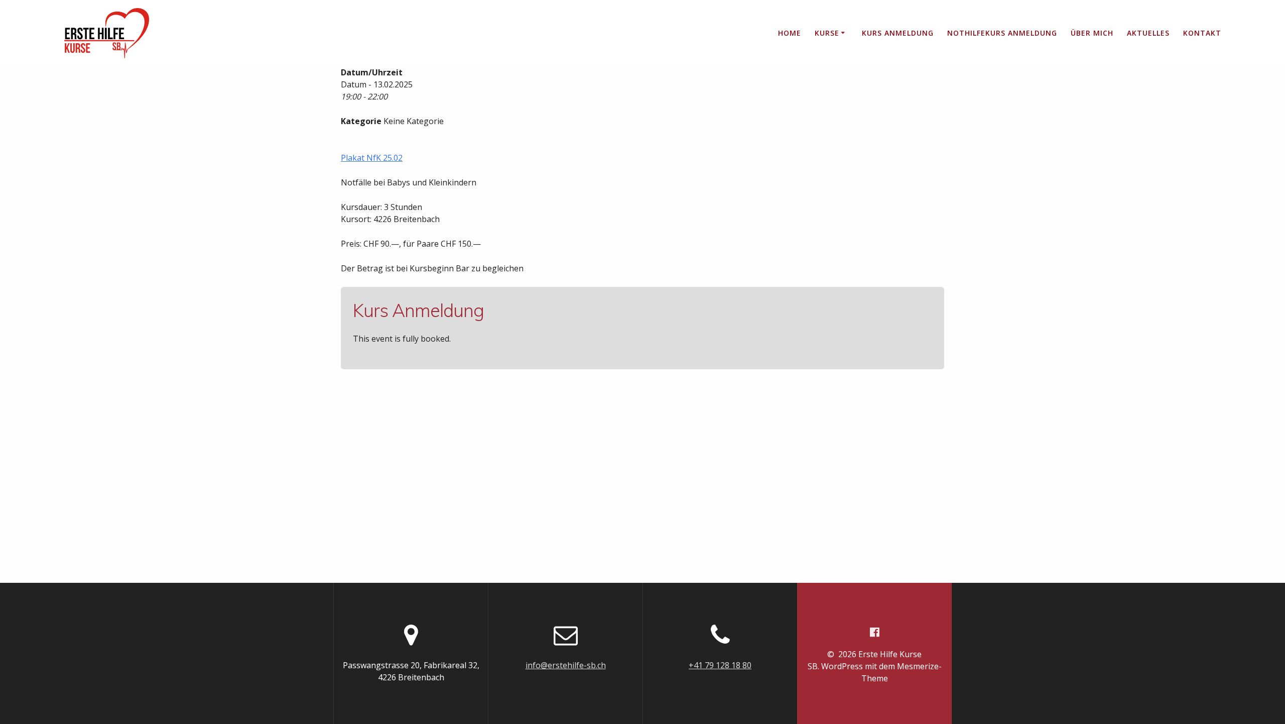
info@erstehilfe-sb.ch (566, 665)
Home (789, 33)
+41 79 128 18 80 (720, 665)
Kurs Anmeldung (898, 33)
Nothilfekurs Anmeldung (1002, 33)
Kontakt (1202, 33)
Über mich (1092, 33)
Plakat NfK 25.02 (372, 157)
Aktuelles (1148, 33)
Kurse (827, 33)
